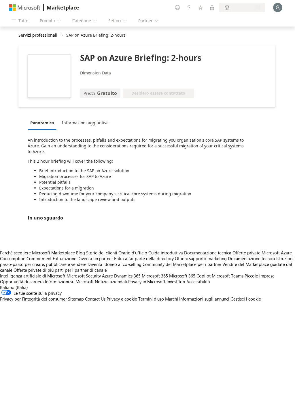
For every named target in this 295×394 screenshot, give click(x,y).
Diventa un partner (95, 258)
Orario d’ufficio (132, 253)
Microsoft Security (84, 276)
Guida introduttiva (165, 253)
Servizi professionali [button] (37, 35)
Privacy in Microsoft (146, 281)
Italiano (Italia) (14, 287)
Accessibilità (198, 281)
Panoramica (42, 122)
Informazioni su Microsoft (69, 281)
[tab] (43, 122)
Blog (80, 253)
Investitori (176, 281)
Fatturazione (64, 258)
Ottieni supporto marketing (201, 258)
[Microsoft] (24, 7)
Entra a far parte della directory (144, 258)
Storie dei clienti (101, 253)
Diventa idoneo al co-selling (114, 264)
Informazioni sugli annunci (204, 299)
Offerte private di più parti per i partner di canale (60, 270)
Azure (107, 276)
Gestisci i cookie (245, 299)
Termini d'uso (151, 299)
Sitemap (76, 299)
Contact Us (95, 299)
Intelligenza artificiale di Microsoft (32, 276)
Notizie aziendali (111, 281)
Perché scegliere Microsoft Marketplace (37, 253)
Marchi (171, 299)
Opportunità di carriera (22, 281)
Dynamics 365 (127, 276)
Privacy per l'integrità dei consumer (33, 299)
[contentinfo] (62, 35)
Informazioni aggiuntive (85, 122)
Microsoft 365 (155, 276)
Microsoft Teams (227, 276)
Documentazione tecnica (207, 253)
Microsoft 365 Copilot (190, 276)
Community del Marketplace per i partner (182, 264)
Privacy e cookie (122, 299)
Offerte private (246, 253)
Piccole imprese (260, 276)
